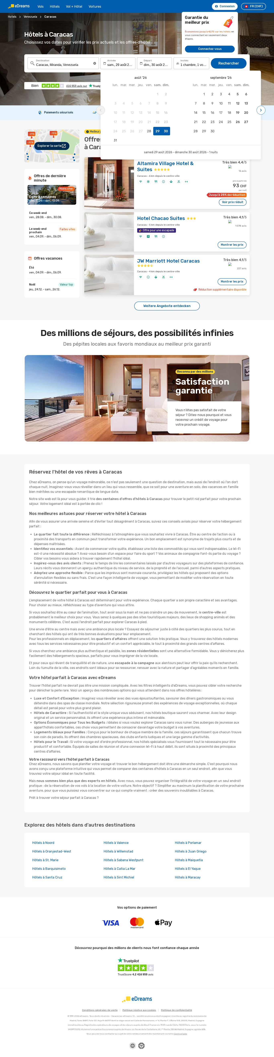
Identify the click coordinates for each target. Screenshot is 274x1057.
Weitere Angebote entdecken (167, 306)
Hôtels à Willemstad (118, 851)
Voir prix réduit (232, 202)
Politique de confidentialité (176, 1010)
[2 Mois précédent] (100, 110)
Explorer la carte (49, 146)
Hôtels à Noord (43, 843)
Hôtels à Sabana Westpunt (123, 860)
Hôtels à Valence (116, 843)
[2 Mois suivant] (261, 110)
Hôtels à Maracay (188, 877)
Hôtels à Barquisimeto (49, 869)
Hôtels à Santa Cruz (47, 877)
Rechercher (228, 63)
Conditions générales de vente (100, 1010)
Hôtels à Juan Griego (190, 851)
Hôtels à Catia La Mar (119, 869)
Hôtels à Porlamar (188, 843)
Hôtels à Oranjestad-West (51, 851)
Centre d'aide (180, 1034)
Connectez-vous (210, 49)
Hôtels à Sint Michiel (119, 877)
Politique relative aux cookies (139, 1010)
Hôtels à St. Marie (45, 860)
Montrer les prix (232, 245)
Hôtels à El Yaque (188, 869)
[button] (94, 63)
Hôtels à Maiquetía (189, 860)
